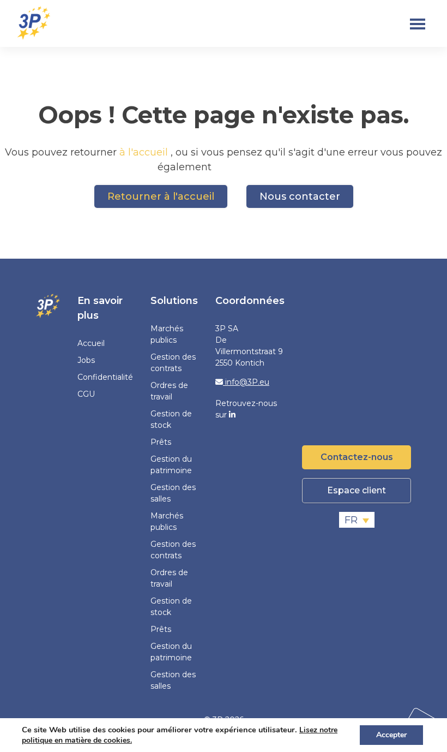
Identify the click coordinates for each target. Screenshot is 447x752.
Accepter (391, 735)
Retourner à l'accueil (160, 196)
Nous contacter (299, 196)
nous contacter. (251, 167)
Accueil (91, 343)
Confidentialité (105, 377)
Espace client (356, 490)
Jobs (86, 360)
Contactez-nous (357, 457)
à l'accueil (145, 152)
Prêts (160, 442)
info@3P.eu (246, 382)
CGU (86, 394)
